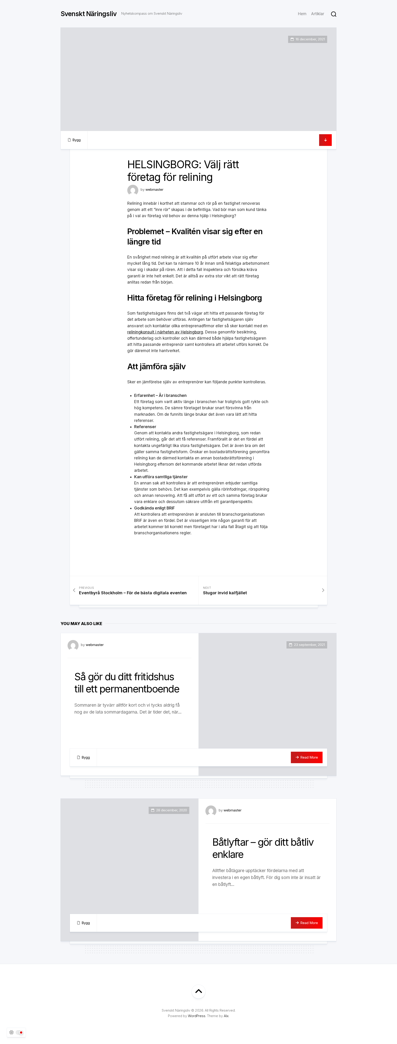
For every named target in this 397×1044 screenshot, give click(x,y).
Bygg (76, 140)
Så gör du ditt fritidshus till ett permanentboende (126, 682)
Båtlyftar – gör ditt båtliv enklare (263, 848)
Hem (302, 13)
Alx (226, 1016)
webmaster (154, 189)
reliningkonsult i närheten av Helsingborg (165, 332)
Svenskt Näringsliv (89, 14)
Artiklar (317, 13)
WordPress (196, 1016)
